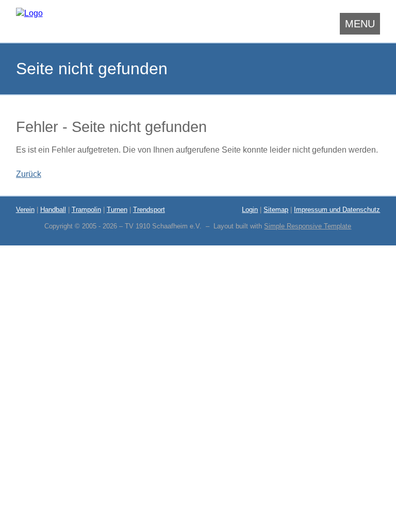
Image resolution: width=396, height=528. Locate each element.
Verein (25, 209)
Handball (53, 209)
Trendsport (149, 209)
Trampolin (86, 209)
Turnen (117, 209)
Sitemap (275, 209)
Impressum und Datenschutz (337, 209)
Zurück (28, 174)
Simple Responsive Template (307, 226)
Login (250, 209)
